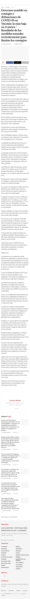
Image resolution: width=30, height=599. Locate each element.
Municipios (19, 548)
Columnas (4, 548)
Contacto (3, 552)
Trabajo (18, 590)
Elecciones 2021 (5, 561)
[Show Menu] (2, 2)
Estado (13, 7)
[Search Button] (28, 2)
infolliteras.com (8, 593)
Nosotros (3, 590)
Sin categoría (20, 562)
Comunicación (5, 550)
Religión (18, 557)
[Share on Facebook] (9, 62)
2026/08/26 (15, 510)
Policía (18, 552)
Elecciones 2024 (6, 563)
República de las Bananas (21, 559)
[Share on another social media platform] (25, 62)
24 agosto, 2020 (18, 44)
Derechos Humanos (6, 557)
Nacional (18, 550)
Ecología (3, 559)
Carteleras (4, 546)
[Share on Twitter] (17, 62)
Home (2, 7)
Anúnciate (11, 590)
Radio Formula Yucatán (22, 555)
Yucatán (7, 7)
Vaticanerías (19, 566)
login (6, 517)
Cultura (3, 555)
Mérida (18, 546)
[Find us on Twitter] (4, 576)
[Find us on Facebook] (1, 576)
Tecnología (19, 564)
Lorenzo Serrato (7, 44)
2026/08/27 (15, 432)
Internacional (5, 567)
